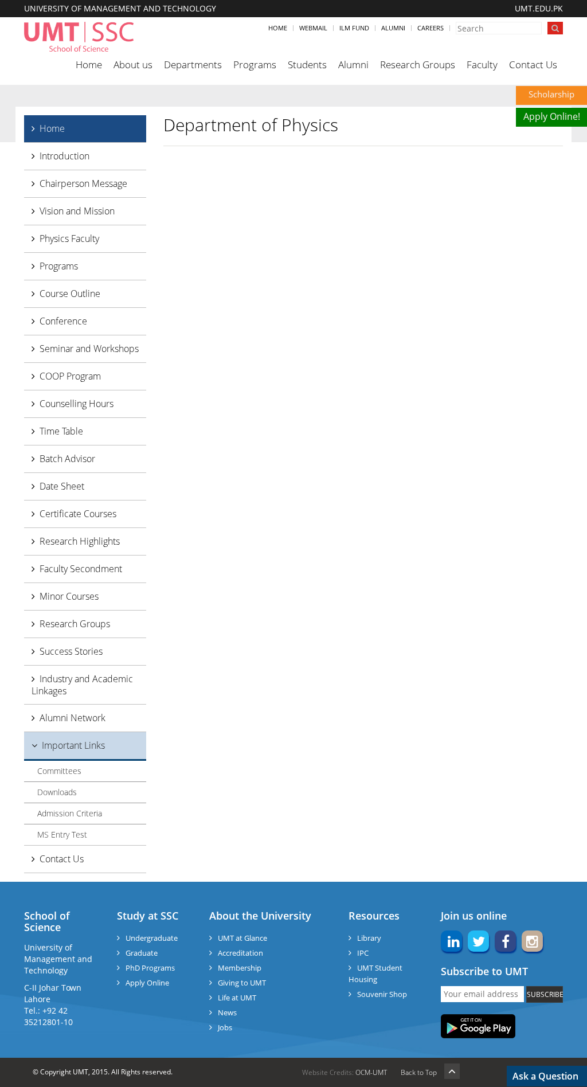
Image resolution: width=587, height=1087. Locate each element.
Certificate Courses (78, 513)
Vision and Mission (77, 211)
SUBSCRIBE (545, 994)
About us (133, 64)
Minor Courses (69, 596)
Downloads (57, 792)
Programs (254, 64)
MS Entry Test (62, 834)
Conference (63, 321)
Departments (193, 64)
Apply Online (147, 982)
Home (277, 28)
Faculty (482, 64)
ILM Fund (354, 28)
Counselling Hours (77, 403)
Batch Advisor (67, 458)
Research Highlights (80, 541)
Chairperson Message (83, 183)
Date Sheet (62, 486)
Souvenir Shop (382, 994)
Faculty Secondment (81, 568)
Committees (59, 770)
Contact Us (533, 64)
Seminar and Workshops (89, 348)
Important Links (73, 745)
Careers (430, 28)
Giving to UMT (242, 982)
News (227, 1012)
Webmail (313, 28)
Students (307, 64)
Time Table (61, 431)
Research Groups (417, 64)
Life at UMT (237, 997)
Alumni (393, 28)
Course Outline (70, 293)
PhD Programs (150, 968)
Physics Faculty (69, 238)
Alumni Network (72, 717)
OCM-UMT (371, 1072)
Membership (239, 968)
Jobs (225, 1027)
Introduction (64, 156)
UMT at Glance (242, 938)
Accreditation (240, 953)
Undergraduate (152, 938)
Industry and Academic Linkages (82, 684)
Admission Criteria (69, 813)
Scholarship (551, 94)
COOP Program (70, 376)
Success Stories (71, 651)
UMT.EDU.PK (539, 8)
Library (369, 938)
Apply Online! (551, 116)
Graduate (142, 953)
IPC (363, 953)
